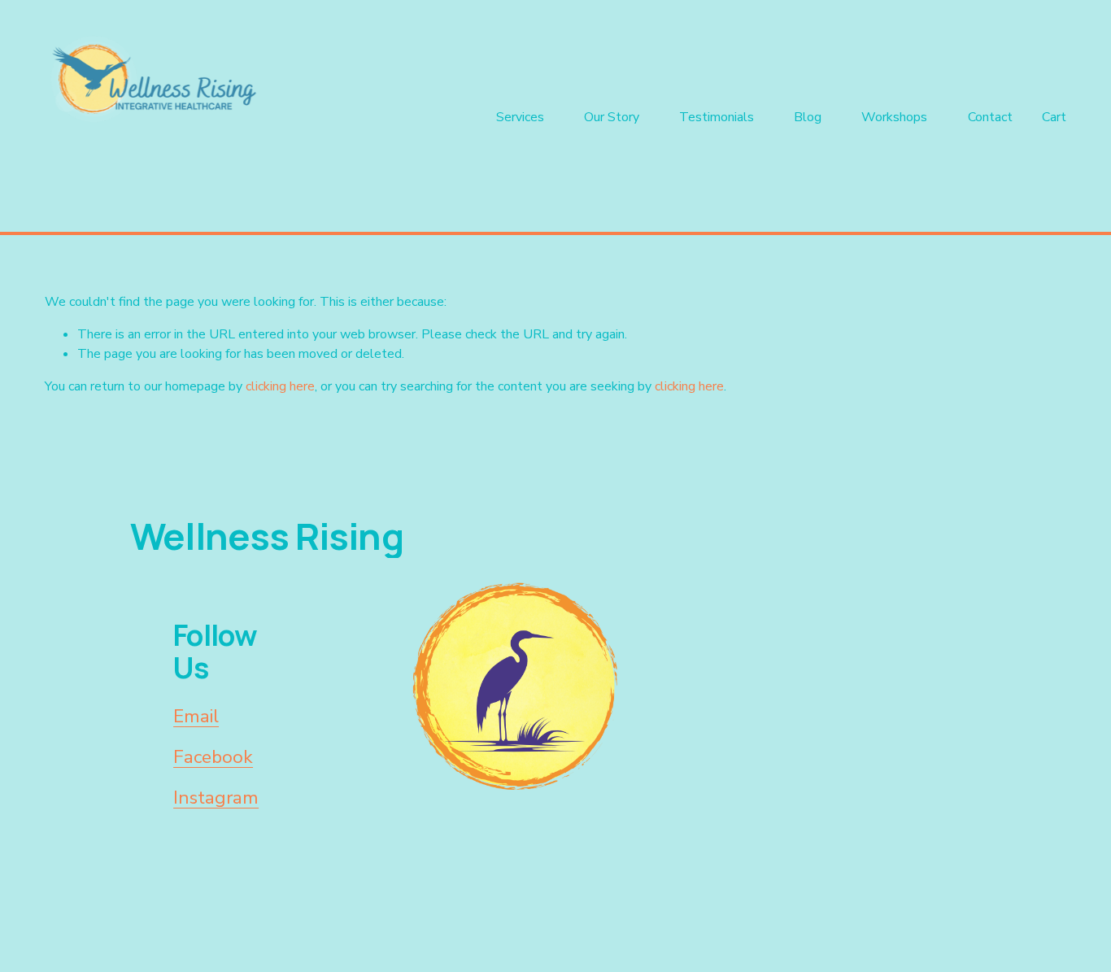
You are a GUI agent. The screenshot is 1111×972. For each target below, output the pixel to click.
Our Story (611, 117)
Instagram (216, 797)
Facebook (213, 756)
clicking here (280, 386)
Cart (1054, 117)
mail (201, 716)
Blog (807, 117)
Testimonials (716, 117)
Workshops (894, 117)
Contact (990, 117)
